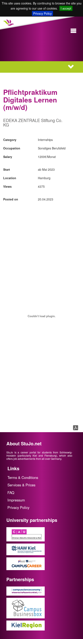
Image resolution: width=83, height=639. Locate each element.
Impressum (16, 500)
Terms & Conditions (22, 477)
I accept (66, 8)
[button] (73, 31)
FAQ (10, 492)
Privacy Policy (42, 13)
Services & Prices (21, 484)
